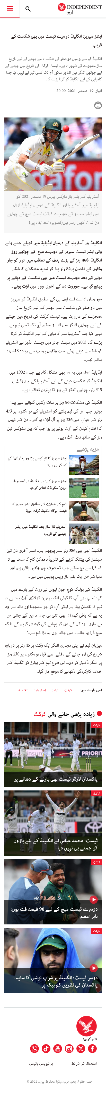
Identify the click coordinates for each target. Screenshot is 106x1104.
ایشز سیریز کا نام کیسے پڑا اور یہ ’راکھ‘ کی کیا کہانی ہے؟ (37, 462)
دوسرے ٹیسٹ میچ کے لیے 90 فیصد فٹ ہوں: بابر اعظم (54, 913)
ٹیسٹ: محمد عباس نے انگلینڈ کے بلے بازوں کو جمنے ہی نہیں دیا (55, 844)
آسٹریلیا (40, 690)
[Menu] (10, 9)
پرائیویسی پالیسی (41, 1063)
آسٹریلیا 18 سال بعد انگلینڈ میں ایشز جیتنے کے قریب (41, 530)
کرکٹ (68, 690)
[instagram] (69, 1048)
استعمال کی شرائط (84, 1063)
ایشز (55, 690)
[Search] (28, 9)
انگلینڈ (23, 690)
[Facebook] (92, 1048)
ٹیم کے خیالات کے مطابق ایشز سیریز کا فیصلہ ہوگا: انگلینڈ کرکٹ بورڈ (39, 507)
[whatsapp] (34, 1048)
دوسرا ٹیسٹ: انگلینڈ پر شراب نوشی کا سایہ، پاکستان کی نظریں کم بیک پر (56, 981)
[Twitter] (80, 1048)
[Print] (98, 105)
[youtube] (57, 1048)
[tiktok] (46, 1048)
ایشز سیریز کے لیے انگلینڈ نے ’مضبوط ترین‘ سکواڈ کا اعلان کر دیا (40, 484)
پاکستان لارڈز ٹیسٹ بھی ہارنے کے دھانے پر (56, 779)
